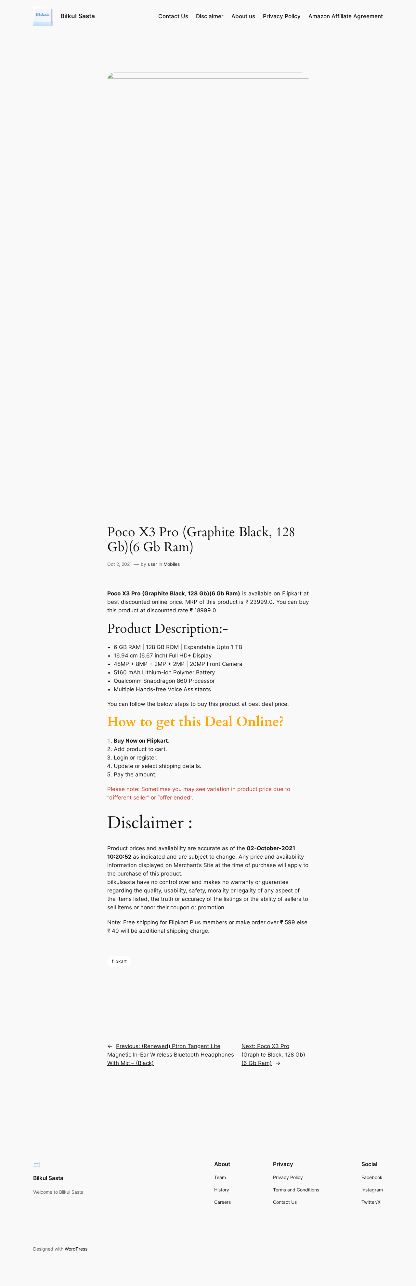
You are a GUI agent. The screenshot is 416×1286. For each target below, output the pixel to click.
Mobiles (171, 564)
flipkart (119, 961)
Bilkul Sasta (77, 16)
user (152, 564)
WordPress (76, 1249)
